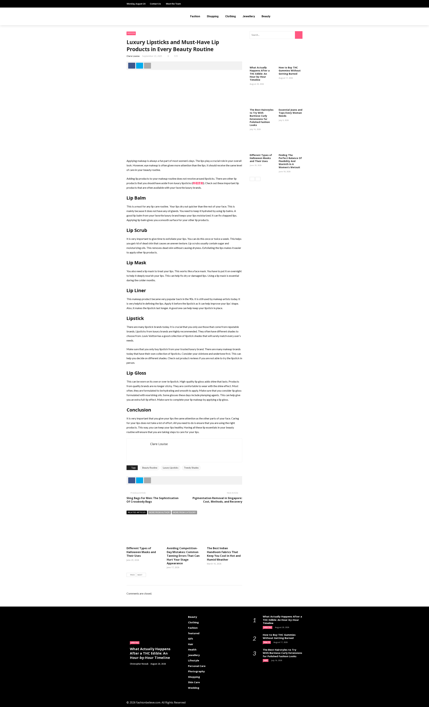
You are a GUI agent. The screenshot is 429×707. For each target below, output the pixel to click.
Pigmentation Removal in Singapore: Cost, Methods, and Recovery (217, 499)
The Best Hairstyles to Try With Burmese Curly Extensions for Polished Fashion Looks (261, 117)
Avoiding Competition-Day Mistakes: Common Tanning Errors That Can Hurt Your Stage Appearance (183, 555)
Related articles (137, 512)
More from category (184, 512)
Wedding (193, 687)
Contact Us (155, 4)
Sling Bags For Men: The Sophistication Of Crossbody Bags (152, 499)
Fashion (195, 16)
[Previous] (252, 179)
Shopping (213, 16)
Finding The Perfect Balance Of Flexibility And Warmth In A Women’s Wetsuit (290, 161)
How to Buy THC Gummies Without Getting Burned (290, 70)
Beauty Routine (149, 467)
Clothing (230, 16)
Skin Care (194, 682)
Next (139, 575)
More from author (159, 512)
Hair (190, 644)
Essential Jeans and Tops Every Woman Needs (290, 112)
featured (193, 633)
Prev (132, 575)
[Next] (257, 179)
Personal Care (196, 666)
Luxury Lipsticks (170, 467)
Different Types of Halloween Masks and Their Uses (141, 552)
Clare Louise (133, 56)
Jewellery (248, 16)
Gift (190, 638)
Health (192, 649)
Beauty (266, 16)
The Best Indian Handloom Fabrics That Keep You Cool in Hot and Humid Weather (224, 553)
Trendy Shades (191, 467)
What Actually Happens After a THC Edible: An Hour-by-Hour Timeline (260, 73)
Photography (196, 671)
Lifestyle (135, 642)
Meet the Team (173, 4)
